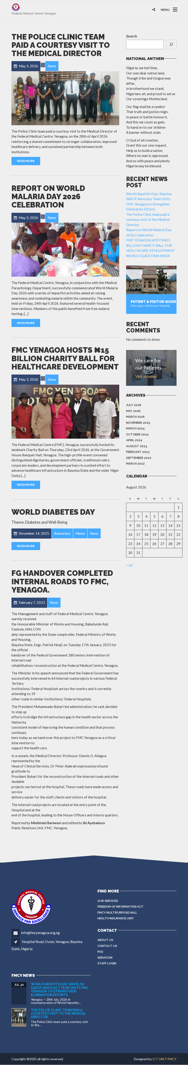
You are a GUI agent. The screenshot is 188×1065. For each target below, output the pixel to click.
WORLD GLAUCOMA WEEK (148, 256)
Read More (26, 161)
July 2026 (133, 405)
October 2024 (137, 434)
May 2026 (133, 411)
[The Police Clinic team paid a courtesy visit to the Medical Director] (65, 98)
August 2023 (136, 446)
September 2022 (138, 458)
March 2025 (135, 428)
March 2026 (135, 416)
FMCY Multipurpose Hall (117, 912)
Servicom (104, 957)
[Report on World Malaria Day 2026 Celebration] (65, 250)
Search (131, 36)
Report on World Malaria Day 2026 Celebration (48, 197)
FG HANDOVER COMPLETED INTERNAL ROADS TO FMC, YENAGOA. (62, 581)
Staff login (106, 963)
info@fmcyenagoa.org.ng (40, 933)
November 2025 (138, 422)
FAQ (100, 951)
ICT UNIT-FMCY (164, 1059)
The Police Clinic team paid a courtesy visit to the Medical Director (60, 45)
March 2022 (135, 463)
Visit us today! (146, 376)
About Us (105, 940)
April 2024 (134, 440)
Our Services (107, 901)
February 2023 (137, 452)
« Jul (129, 565)
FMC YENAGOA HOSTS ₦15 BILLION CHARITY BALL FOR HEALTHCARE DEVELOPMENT (65, 358)
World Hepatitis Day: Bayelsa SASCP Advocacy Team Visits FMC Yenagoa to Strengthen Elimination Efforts (59, 989)
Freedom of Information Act (120, 906)
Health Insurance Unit (115, 918)
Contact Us (107, 946)
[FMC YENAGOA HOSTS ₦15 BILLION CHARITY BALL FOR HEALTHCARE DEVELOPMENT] (65, 412)
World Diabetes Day (53, 512)
